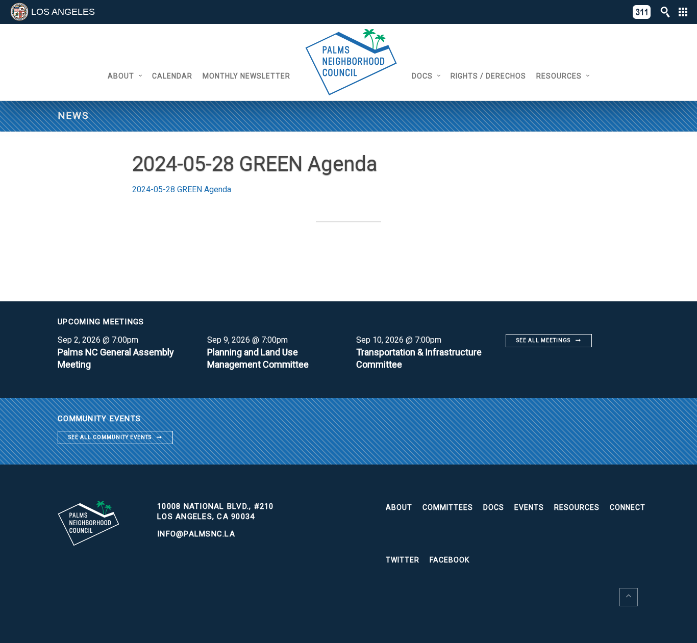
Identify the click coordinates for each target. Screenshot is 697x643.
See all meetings (543, 340)
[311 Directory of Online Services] (642, 12)
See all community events (110, 437)
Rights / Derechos (488, 76)
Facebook (449, 560)
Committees (447, 507)
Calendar (172, 76)
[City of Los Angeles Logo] (19, 12)
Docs (422, 76)
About (121, 76)
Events (529, 507)
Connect (627, 507)
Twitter (402, 560)
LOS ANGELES (63, 12)
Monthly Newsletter (246, 76)
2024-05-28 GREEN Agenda (181, 189)
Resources (559, 76)
